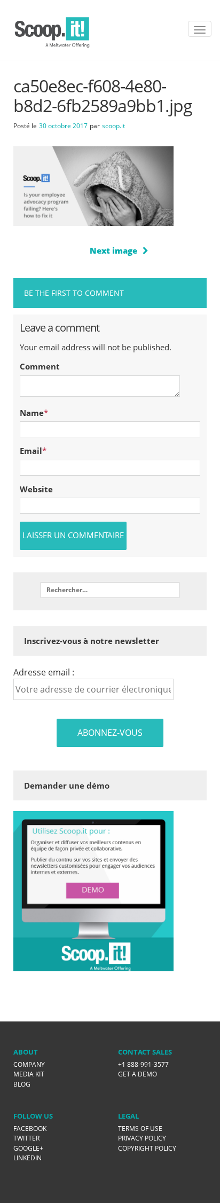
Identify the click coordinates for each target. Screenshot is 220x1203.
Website (36, 489)
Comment (40, 366)
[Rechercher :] (110, 590)
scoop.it (113, 125)
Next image (113, 250)
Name (32, 412)
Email (31, 450)
